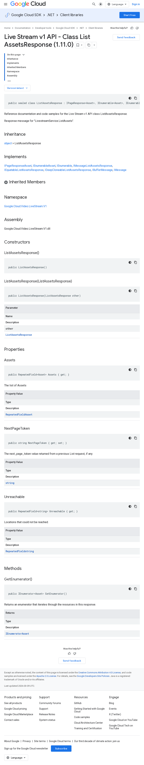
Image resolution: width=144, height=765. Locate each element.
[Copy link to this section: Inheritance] (29, 135)
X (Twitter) (115, 714)
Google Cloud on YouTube (123, 720)
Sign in (136, 4)
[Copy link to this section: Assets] (18, 360)
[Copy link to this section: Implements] (30, 157)
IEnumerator (14, 633)
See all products (13, 703)
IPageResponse (14, 165)
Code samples (82, 717)
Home (7, 28)
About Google (11, 741)
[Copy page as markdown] (89, 45)
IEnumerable (40, 165)
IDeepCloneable (55, 170)
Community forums (50, 703)
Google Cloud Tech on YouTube (121, 727)
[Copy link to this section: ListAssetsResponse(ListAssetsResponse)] (75, 281)
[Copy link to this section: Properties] (28, 350)
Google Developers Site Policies (93, 676)
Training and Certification (88, 728)
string (10, 483)
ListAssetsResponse (99, 165)
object (8, 143)
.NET (50, 15)
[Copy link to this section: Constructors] (34, 242)
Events (113, 708)
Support (43, 708)
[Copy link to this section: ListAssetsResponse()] (42, 253)
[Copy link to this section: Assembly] (26, 220)
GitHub (77, 703)
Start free (130, 15)
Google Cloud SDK (26, 15)
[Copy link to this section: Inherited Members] (49, 182)
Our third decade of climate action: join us (97, 741)
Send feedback (126, 37)
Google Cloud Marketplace (18, 714)
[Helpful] (132, 28)
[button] (72, 182)
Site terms (40, 741)
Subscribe (61, 748)
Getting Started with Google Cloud (89, 710)
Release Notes (47, 714)
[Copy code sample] (135, 98)
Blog (111, 703)
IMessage (79, 165)
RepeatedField (15, 414)
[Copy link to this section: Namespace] (30, 197)
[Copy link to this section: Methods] (26, 569)
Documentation (23, 28)
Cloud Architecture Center (88, 722)
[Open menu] (5, 4)
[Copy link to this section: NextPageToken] (33, 429)
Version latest (17, 88)
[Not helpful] (137, 28)
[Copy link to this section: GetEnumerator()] (35, 579)
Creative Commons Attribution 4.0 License (99, 672)
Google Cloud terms (60, 741)
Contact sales (11, 720)
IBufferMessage (102, 170)
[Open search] (94, 4)
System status (47, 720)
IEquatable (10, 170)
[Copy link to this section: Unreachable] (28, 497)
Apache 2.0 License (46, 676)
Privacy (27, 741)
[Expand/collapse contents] (23, 55)
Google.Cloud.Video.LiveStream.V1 (25, 206)
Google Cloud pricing (15, 708)
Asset (28, 165)
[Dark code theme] (130, 98)
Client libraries (71, 15)
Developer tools (43, 28)
